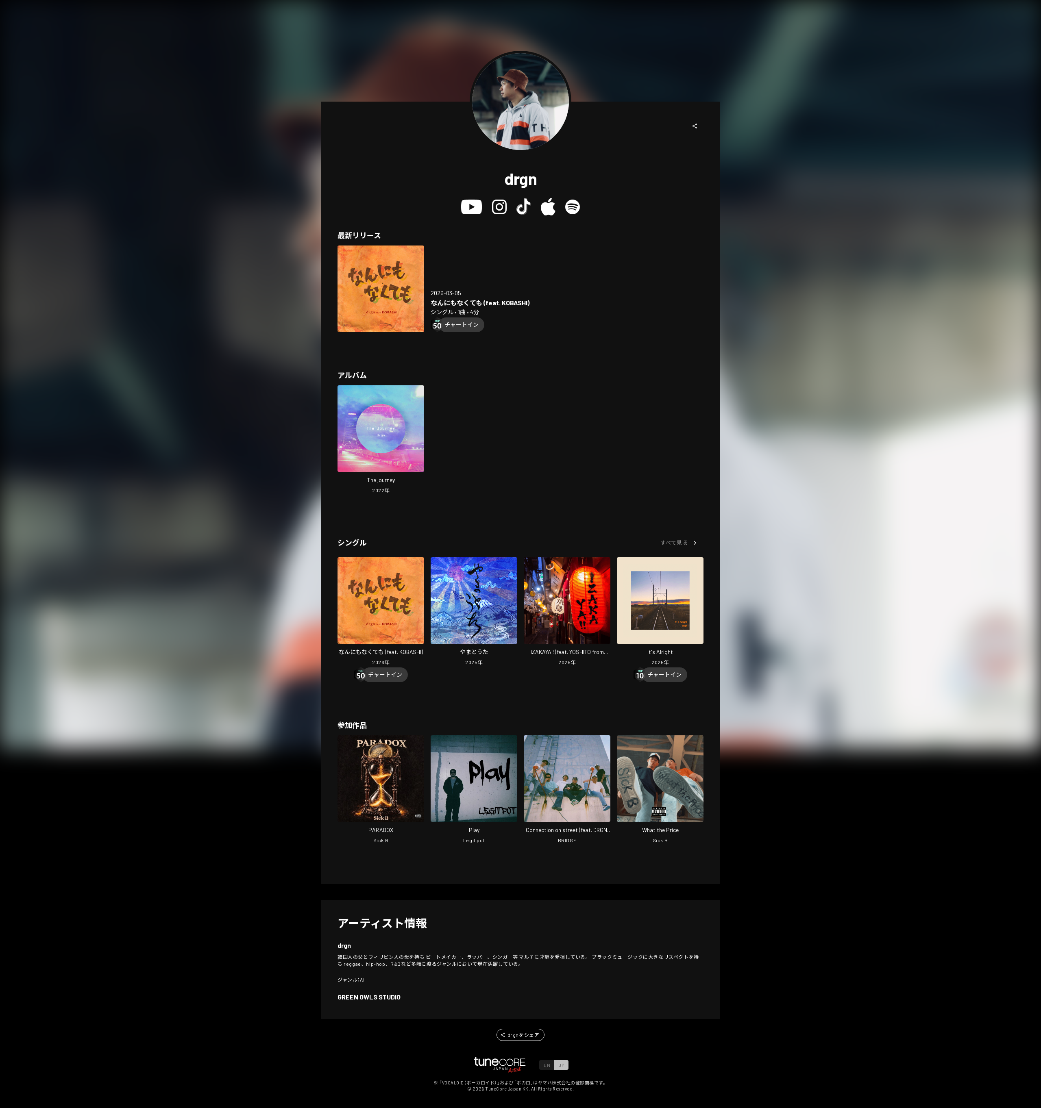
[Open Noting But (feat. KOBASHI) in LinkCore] (381, 288)
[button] (694, 126)
